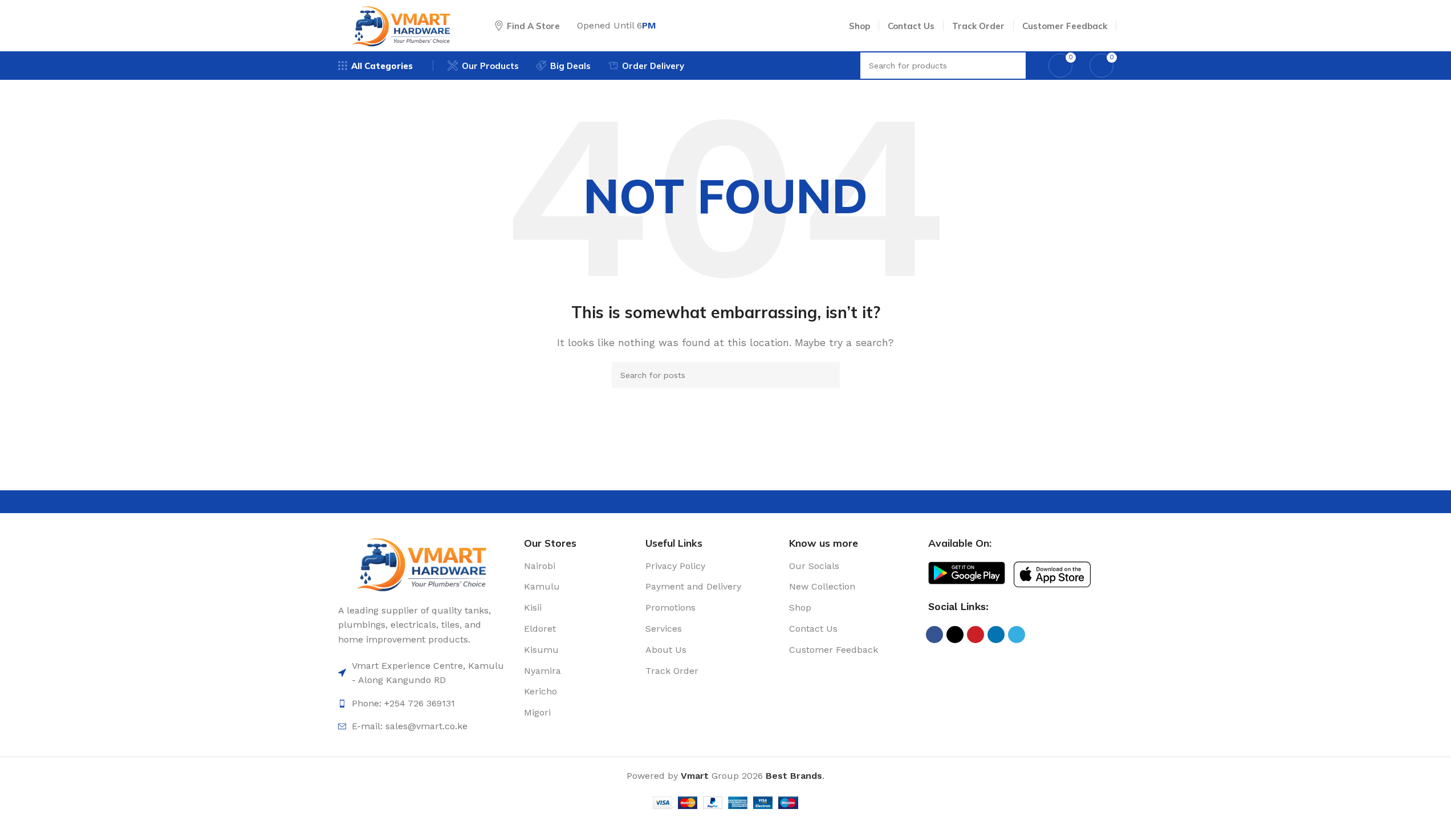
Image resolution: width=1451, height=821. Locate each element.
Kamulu (542, 586)
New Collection (822, 586)
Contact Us (813, 628)
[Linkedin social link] (996, 634)
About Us (665, 649)
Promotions (670, 607)
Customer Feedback (833, 649)
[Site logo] (402, 24)
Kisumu (541, 649)
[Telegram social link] (1016, 634)
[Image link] (422, 563)
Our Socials (814, 565)
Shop (800, 607)
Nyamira (542, 670)
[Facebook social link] (934, 634)
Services (663, 628)
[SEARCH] (827, 375)
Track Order (671, 670)
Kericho (540, 691)
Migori (537, 712)
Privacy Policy (675, 565)
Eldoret (540, 628)
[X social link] (955, 634)
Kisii (533, 607)
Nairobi (539, 565)
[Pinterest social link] (975, 634)
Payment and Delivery (693, 586)
